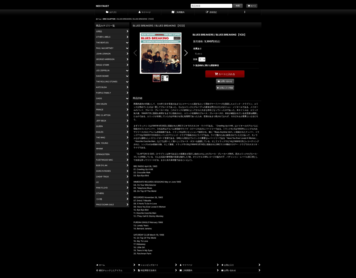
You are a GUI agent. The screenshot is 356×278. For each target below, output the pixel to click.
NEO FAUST (102, 6)
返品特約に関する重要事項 (207, 65)
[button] (244, 12)
